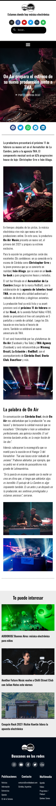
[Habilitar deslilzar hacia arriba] (50, 800)
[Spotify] (43, 22)
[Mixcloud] (37, 22)
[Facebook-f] (18, 22)
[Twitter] (30, 22)
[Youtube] (24, 22)
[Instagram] (11, 22)
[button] (28, 44)
